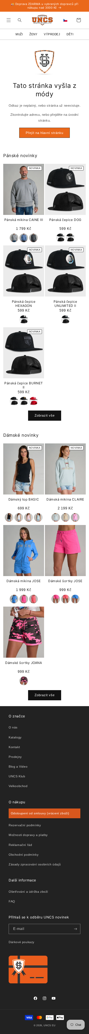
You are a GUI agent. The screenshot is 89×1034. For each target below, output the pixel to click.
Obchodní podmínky (23, 854)
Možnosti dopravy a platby (28, 835)
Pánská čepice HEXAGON (24, 304)
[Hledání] (18, 20)
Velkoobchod (18, 786)
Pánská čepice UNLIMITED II (65, 304)
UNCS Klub (17, 776)
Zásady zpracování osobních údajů (35, 864)
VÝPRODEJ (52, 34)
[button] (8, 20)
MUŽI (19, 34)
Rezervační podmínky (25, 825)
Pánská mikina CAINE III (23, 220)
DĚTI (70, 34)
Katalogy (15, 737)
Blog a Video (18, 766)
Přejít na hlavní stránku (44, 133)
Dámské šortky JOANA (23, 663)
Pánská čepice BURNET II (23, 385)
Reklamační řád (20, 845)
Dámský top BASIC (23, 499)
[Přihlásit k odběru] (75, 929)
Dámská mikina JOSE (23, 581)
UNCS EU (49, 1025)
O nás (13, 727)
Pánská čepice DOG (65, 220)
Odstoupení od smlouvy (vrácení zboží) (40, 813)
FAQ (12, 901)
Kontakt (14, 747)
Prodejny (15, 757)
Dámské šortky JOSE (65, 581)
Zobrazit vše (45, 415)
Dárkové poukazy (21, 942)
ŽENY (33, 34)
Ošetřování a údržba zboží (28, 891)
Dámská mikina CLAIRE (65, 499)
